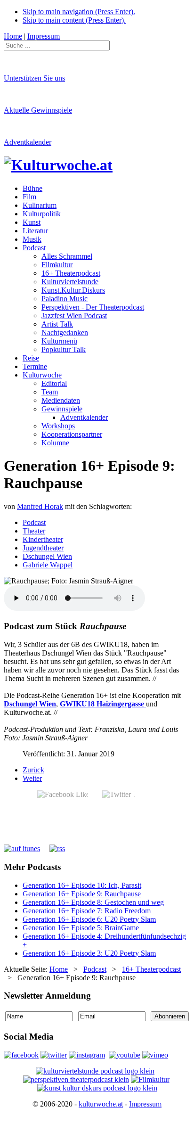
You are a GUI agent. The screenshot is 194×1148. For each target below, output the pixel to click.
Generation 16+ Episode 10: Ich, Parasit (82, 885)
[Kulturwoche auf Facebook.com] (21, 1055)
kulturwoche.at (101, 1104)
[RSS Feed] (57, 849)
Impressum (145, 1104)
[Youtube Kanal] (155, 1055)
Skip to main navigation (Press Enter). (79, 12)
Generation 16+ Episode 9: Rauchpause (82, 894)
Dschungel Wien (47, 556)
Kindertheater (43, 539)
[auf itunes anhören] (22, 849)
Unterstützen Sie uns (34, 78)
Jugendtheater (43, 548)
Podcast (34, 522)
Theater (34, 531)
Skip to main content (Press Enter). (74, 20)
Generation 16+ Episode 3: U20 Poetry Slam (89, 953)
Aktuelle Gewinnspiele (38, 110)
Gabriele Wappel (48, 565)
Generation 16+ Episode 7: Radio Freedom (87, 911)
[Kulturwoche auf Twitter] (53, 1055)
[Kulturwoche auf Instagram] (87, 1055)
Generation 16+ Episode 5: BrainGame (81, 928)
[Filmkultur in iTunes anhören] (150, 1079)
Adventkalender (27, 142)
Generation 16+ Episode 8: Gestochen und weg (93, 902)
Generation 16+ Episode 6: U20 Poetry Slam (89, 919)
